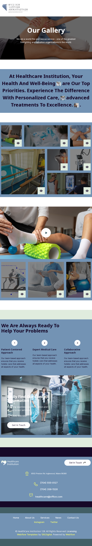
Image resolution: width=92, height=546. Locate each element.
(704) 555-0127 (19, 415)
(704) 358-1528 (49, 489)
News (58, 517)
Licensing (72, 531)
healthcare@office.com (48, 496)
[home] (15, 8)
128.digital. (46, 534)
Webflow (70, 534)
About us (29, 517)
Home (16, 517)
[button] (87, 8)
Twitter (54, 522)
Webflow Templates (27, 534)
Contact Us (73, 517)
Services (44, 517)
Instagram (39, 522)
